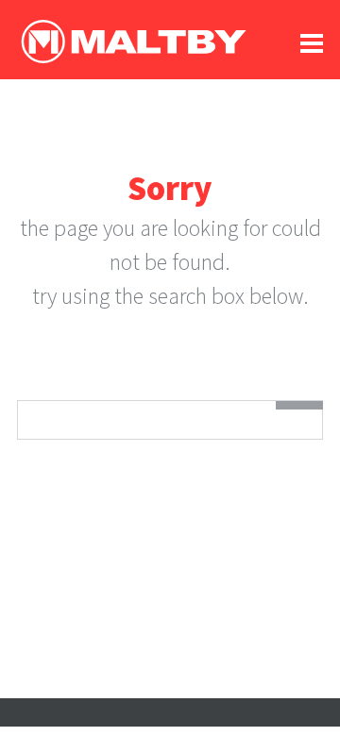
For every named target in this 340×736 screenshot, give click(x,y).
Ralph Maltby (133, 41)
